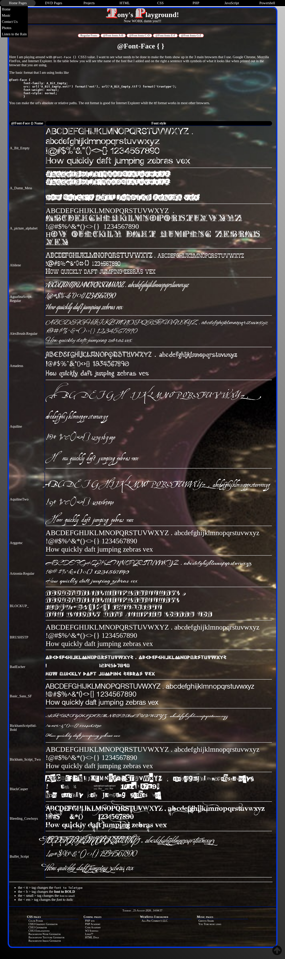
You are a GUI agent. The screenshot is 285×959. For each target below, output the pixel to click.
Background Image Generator (44, 940)
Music (6, 15)
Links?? (89, 934)
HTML (125, 3)
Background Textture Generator (46, 937)
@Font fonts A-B (113, 35)
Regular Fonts (88, 35)
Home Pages (18, 3)
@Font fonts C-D (139, 35)
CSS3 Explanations (38, 930)
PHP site (90, 920)
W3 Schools (91, 930)
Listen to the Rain (14, 34)
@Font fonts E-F (165, 35)
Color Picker (35, 920)
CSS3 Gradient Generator (42, 924)
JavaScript (231, 3)
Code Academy (93, 927)
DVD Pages (53, 3)
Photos (6, 28)
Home (6, 9)
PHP (196, 3)
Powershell (267, 3)
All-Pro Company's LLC (155, 920)
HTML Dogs (92, 937)
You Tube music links (209, 924)
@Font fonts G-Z (191, 35)
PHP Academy (92, 924)
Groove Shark (206, 920)
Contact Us (10, 22)
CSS (160, 3)
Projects (89, 3)
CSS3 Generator (37, 927)
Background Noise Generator (44, 934)
